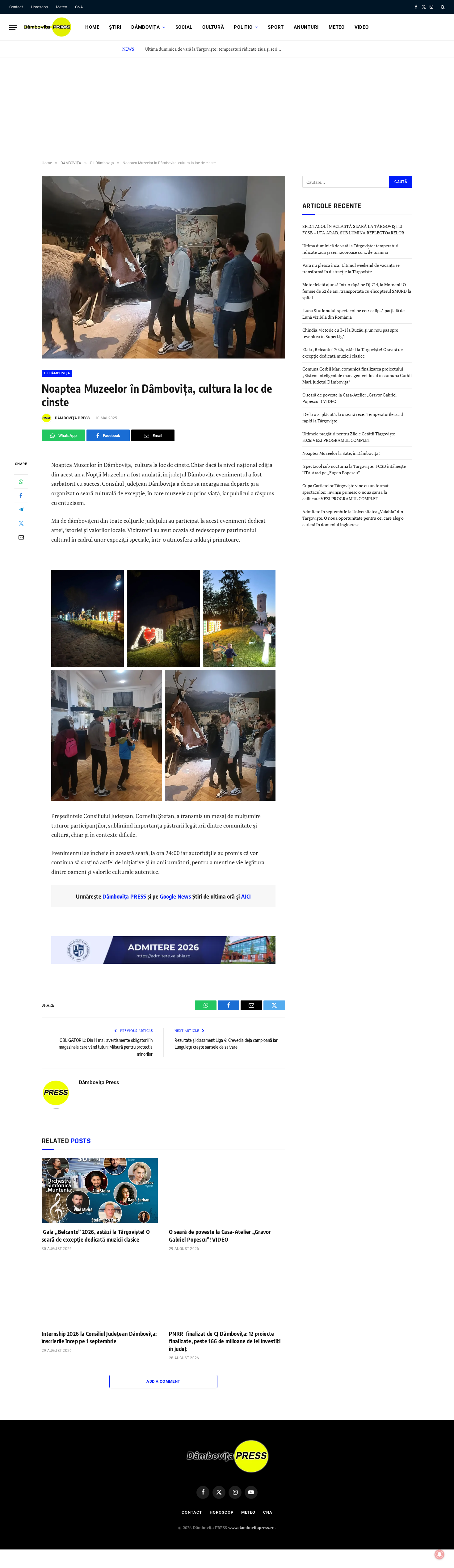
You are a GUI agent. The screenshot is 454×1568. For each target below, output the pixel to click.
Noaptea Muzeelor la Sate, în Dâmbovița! (341, 453)
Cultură (213, 27)
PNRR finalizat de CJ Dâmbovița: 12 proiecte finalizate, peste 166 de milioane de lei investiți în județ (224, 1341)
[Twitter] (21, 523)
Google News (174, 896)
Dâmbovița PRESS (124, 896)
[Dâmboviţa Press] (47, 27)
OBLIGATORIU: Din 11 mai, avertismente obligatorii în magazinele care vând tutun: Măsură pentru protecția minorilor (106, 1047)
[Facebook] (21, 495)
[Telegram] (21, 509)
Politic (243, 27)
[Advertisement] (227, 104)
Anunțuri (306, 27)
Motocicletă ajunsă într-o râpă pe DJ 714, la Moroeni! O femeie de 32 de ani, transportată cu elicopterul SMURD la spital (356, 291)
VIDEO (362, 27)
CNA (79, 7)
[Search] (442, 7)
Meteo (61, 7)
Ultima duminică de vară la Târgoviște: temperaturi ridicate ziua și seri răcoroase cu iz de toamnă (214, 49)
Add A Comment (163, 1381)
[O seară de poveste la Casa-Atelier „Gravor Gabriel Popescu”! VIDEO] (227, 1190)
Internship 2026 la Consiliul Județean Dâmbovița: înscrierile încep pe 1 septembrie (99, 1337)
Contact (16, 7)
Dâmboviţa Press (72, 418)
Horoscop (39, 7)
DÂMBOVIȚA (145, 27)
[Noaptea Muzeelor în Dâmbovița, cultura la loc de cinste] (163, 357)
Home (92, 27)
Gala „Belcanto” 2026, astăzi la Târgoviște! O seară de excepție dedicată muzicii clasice (96, 1235)
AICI (246, 896)
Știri (115, 27)
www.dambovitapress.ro (251, 1527)
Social (184, 27)
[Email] (21, 537)
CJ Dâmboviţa (57, 373)
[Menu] (13, 27)
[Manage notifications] (439, 1554)
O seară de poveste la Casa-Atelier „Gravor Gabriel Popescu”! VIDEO (220, 1235)
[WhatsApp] (21, 482)
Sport (276, 27)
